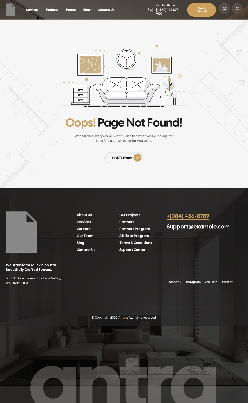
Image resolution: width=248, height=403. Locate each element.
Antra (122, 317)
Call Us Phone (165, 5)
